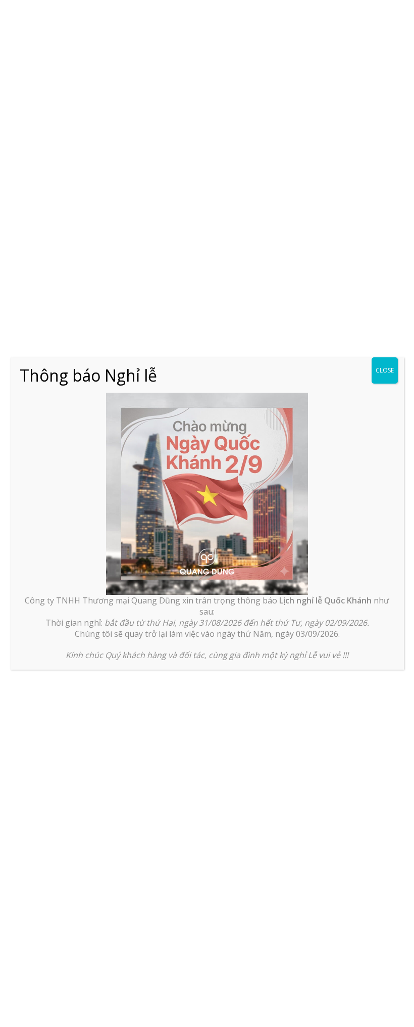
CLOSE (385, 370)
